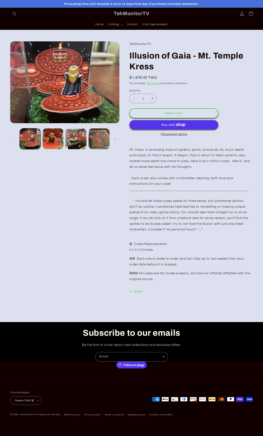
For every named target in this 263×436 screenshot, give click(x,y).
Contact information (161, 415)
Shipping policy (136, 415)
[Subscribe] (163, 357)
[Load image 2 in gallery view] (53, 138)
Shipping (152, 83)
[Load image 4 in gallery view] (99, 138)
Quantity (135, 90)
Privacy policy (92, 415)
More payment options (174, 134)
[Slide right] (115, 139)
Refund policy (72, 415)
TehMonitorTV (28, 414)
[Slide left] (14, 139)
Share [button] (138, 291)
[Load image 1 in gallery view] (30, 138)
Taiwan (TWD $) (24, 400)
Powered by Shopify (48, 414)
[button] (14, 13)
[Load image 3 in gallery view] (75, 138)
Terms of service (114, 415)
